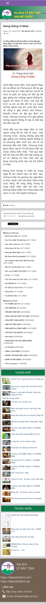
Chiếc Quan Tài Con (12, 248)
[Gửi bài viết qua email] (32, 36)
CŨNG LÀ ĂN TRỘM (12, 351)
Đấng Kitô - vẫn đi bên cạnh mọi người (25, 492)
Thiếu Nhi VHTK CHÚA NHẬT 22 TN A (25, 434)
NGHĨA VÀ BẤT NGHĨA (13, 359)
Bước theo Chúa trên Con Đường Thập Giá (27, 415)
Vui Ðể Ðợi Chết (11, 296)
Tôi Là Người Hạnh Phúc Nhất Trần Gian (19, 260)
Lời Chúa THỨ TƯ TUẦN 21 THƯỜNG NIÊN (25, 461)
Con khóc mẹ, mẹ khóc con (21, 402)
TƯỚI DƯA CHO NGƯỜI (14, 332)
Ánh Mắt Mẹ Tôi (10, 283)
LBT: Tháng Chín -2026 (20, 473)
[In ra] (37, 36)
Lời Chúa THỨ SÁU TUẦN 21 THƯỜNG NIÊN (26, 429)
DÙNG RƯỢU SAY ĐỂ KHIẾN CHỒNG (18, 341)
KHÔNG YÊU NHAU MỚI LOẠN (16, 355)
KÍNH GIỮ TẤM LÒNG (13, 324)
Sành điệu (9, 336)
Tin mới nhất (23, 372)
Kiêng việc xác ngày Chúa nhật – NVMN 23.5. (26, 530)
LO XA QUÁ (9, 347)
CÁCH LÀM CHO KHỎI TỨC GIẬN (17, 316)
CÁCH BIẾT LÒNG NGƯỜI (14, 320)
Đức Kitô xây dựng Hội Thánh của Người (26, 498)
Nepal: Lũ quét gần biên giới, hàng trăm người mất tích (26, 393)
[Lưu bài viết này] (41, 36)
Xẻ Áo (7, 275)
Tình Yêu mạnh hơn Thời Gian (16, 279)
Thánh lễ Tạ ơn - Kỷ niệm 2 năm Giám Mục (27, 479)
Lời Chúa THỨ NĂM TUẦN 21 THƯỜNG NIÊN (26, 455)
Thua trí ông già (11, 363)
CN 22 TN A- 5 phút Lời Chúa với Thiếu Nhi (27, 379)
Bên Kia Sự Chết (11, 236)
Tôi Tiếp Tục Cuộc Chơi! (14, 287)
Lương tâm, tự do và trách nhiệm (23, 441)
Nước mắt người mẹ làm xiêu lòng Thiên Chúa (26, 409)
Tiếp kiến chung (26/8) (10, 398)
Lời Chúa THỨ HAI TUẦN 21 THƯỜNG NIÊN (25, 487)
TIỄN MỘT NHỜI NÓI (12, 312)
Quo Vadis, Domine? (12, 244)
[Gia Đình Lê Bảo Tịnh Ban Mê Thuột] (6, 14)
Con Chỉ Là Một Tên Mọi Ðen (15, 240)
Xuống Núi (9, 291)
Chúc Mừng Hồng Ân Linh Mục (22, 537)
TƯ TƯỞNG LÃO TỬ (12, 304)
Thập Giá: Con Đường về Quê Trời (24, 447)
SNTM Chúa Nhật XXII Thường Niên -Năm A (27, 422)
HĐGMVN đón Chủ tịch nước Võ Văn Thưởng (25, 545)
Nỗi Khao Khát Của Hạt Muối (15, 256)
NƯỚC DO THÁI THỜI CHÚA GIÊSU (24, 515)
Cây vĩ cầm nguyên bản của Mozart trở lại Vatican (26, 387)
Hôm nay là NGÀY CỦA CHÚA (15, 271)
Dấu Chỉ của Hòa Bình (13, 267)
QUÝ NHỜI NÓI (10, 308)
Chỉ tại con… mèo (18, 550)
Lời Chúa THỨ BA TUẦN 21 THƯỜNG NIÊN (25, 467)
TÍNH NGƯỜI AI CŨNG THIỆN (15, 328)
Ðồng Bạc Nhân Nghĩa (13, 252)
